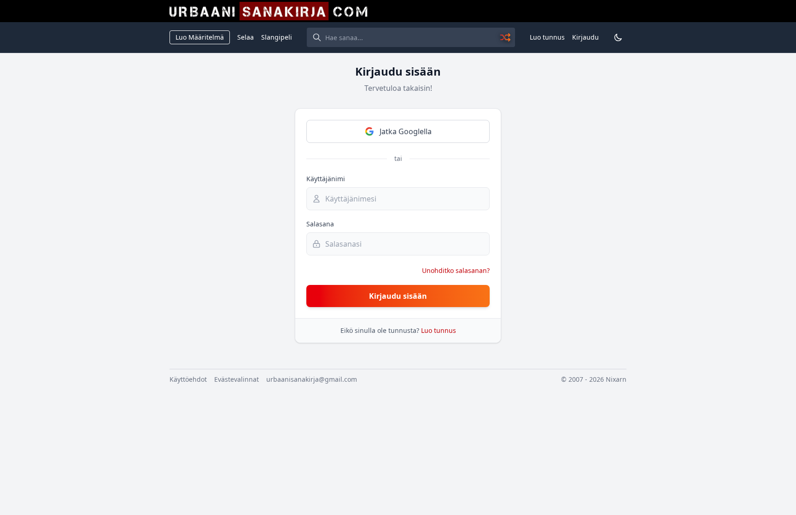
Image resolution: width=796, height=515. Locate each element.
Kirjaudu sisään (398, 296)
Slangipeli (276, 37)
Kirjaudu (585, 37)
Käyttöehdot (188, 379)
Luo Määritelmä (200, 37)
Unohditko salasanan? (456, 270)
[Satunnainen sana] (505, 37)
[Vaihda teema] (618, 37)
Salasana (320, 223)
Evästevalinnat (236, 379)
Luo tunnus (547, 37)
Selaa (245, 37)
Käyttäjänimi (325, 178)
